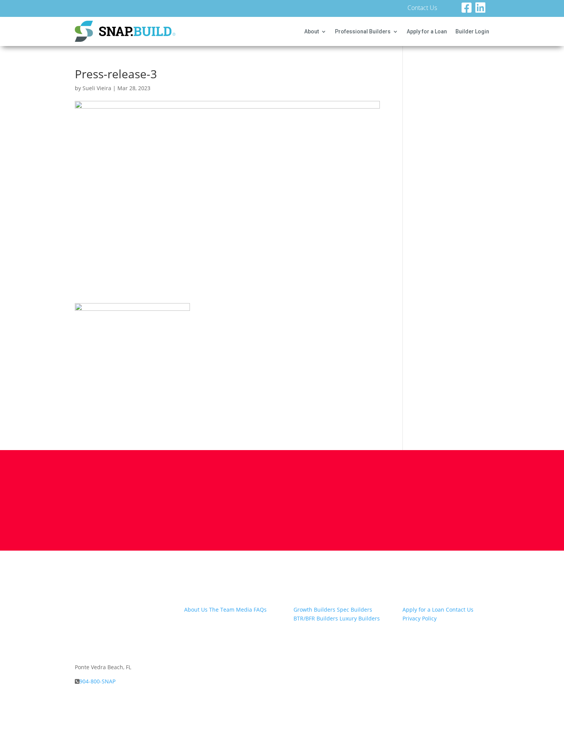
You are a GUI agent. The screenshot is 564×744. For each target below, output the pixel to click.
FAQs (260, 609)
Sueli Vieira (96, 88)
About (311, 31)
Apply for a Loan (427, 31)
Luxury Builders (360, 618)
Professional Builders (363, 31)
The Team (221, 609)
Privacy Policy (419, 618)
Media (244, 609)
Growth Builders (314, 609)
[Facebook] (468, 10)
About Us (196, 609)
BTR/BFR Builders (316, 618)
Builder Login (472, 31)
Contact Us (422, 8)
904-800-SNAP (97, 681)
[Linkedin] (482, 10)
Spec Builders (354, 609)
